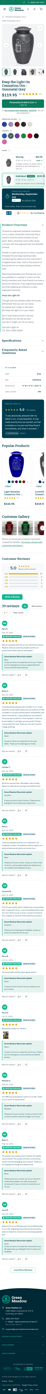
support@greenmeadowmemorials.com (22, 1329)
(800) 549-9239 (12, 1318)
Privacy (4, 1381)
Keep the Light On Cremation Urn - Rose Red (17, 124)
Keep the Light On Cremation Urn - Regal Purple (10, 124)
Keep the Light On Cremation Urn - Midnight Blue (4, 135)
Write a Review (12, 597)
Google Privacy (27, 1385)
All (25, 606)
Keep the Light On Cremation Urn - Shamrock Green (23, 135)
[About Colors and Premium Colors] (19, 119)
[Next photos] (42, 527)
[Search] (28, 9)
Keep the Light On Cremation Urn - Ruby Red (29, 135)
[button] (9, 481)
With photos (37, 606)
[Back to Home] (3, 17)
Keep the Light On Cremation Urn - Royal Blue (4, 124)
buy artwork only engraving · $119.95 (20, 110)
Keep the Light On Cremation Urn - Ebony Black (23, 124)
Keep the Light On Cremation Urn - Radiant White (29, 124)
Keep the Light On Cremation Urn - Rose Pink (4, 141)
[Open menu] (4, 9)
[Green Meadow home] (16, 9)
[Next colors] (28, 482)
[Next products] (42, 479)
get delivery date (29, 200)
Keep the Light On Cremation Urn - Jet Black (36, 135)
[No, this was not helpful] (26, 675)
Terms (11, 1381)
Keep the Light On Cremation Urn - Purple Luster (17, 135)
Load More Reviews (23, 1270)
